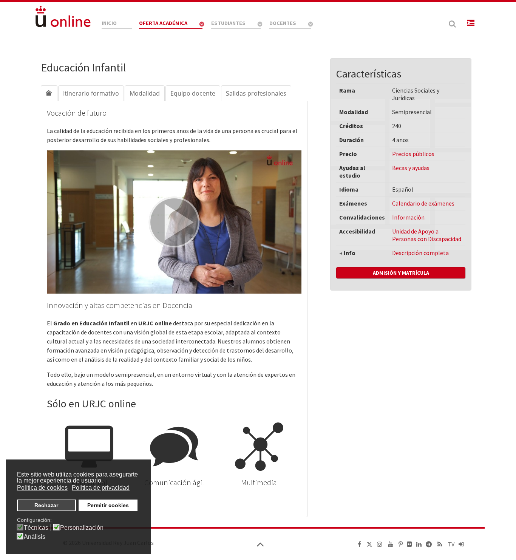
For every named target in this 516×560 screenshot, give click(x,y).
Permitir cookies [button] (108, 505)
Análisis (34, 537)
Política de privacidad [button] (101, 487)
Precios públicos (413, 154)
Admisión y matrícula (401, 272)
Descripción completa (420, 253)
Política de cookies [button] (42, 487)
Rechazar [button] (46, 505)
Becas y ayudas (410, 168)
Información (408, 217)
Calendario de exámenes (423, 203)
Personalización (82, 528)
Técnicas (36, 528)
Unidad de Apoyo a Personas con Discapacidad (426, 235)
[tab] (49, 93)
